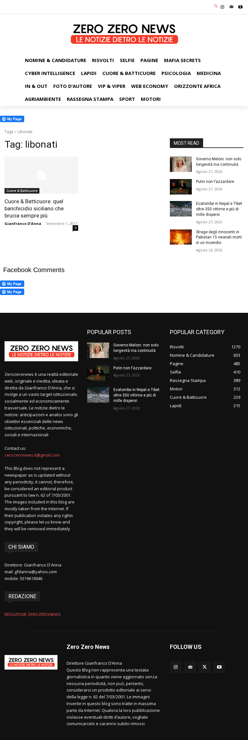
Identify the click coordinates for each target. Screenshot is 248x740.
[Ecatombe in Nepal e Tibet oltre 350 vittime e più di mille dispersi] (181, 209)
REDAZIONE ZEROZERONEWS (33, 614)
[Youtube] (240, 7)
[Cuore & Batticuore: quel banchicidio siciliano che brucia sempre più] (41, 175)
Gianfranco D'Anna (23, 223)
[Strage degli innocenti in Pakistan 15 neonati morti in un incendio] (181, 237)
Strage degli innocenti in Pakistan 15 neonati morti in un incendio (219, 237)
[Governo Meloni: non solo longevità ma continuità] (181, 164)
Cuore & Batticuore (21, 190)
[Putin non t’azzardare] (181, 187)
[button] (216, 6)
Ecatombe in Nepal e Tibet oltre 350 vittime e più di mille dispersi (219, 209)
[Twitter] (204, 667)
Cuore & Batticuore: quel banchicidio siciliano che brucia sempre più (34, 208)
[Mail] (231, 7)
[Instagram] (222, 7)
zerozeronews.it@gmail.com (32, 455)
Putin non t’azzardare (215, 181)
